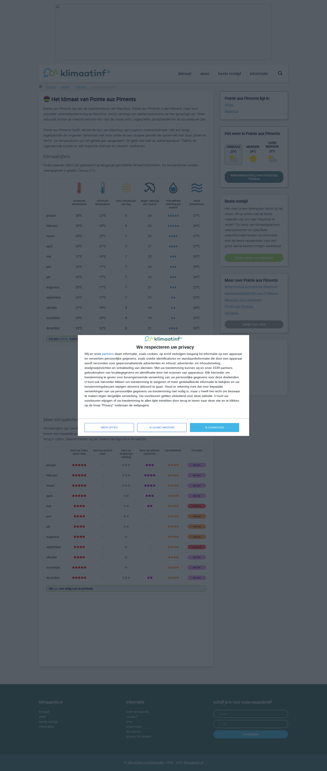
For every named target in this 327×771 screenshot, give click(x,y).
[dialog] (163, 385)
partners (108, 353)
